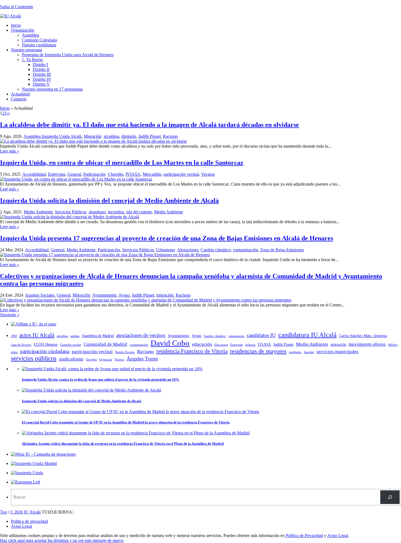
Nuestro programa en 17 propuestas (52, 89)
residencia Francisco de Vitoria (192, 351)
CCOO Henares (46, 344)
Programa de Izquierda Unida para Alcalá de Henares (67, 54)
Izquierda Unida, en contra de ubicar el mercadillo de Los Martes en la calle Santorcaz (121, 162)
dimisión (128, 136)
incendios (116, 212)
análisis (74, 336)
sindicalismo (71, 359)
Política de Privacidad (304, 535)
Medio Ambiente (38, 212)
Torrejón (91, 359)
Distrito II (41, 69)
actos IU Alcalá (36, 335)
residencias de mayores (258, 351)
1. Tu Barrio (32, 59)
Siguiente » (9, 314)
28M (14, 336)
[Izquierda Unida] (27, 472)
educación (202, 344)
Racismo (170, 136)
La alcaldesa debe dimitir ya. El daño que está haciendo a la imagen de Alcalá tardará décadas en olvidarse (149, 124)
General (74, 174)
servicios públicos (33, 358)
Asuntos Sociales (40, 295)
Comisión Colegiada (39, 40)
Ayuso (124, 295)
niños (14, 352)
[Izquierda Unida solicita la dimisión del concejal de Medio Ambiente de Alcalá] (69, 216)
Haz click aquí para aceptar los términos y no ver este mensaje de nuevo (61, 540)
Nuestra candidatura (39, 45)
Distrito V (41, 84)
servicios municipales (337, 351)
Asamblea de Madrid (98, 335)
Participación (94, 174)
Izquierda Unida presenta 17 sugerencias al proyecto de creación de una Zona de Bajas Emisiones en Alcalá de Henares (166, 238)
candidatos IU (261, 335)
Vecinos (208, 174)
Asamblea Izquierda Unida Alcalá (52, 136)
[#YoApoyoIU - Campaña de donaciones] (43, 454)
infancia (250, 344)
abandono (97, 212)
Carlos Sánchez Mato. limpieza (363, 335)
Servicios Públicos (70, 212)
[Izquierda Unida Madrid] (34, 463)
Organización (22, 30)
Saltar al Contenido (16, 6)
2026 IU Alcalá (25, 512)
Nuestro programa (26, 49)
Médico (393, 344)
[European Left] (25, 482)
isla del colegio (139, 212)
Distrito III (42, 74)
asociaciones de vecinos (140, 335)
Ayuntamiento (104, 295)
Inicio (16, 25)
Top (3, 512)
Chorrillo (115, 174)
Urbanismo (165, 249)
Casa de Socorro (21, 344)
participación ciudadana (44, 351)
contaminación (245, 249)
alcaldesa (111, 136)
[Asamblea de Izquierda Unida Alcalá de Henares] (10, 16)
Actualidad (20, 94)
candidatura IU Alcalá (307, 334)
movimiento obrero (367, 344)
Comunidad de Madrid (105, 344)
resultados (295, 352)
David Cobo (170, 343)
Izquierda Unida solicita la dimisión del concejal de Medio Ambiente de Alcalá (109, 200)
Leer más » (9, 151)
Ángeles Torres (142, 359)
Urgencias (105, 359)
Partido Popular (125, 352)
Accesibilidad (34, 174)
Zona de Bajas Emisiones (282, 249)
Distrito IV (42, 79)
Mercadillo (152, 174)
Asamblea (30, 35)
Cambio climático (215, 249)
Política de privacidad (29, 521)
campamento (236, 336)
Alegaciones (187, 249)
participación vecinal (181, 174)
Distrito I (40, 64)
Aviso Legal (21, 526)
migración (164, 295)
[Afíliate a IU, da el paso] (33, 324)
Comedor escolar (70, 344)
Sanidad (309, 352)
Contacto (18, 99)
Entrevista (56, 174)
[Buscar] (390, 497)
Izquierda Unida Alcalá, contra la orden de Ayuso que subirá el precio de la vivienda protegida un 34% (100, 379)
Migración (92, 136)
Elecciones (221, 344)
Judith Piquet (149, 136)
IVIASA (132, 174)
